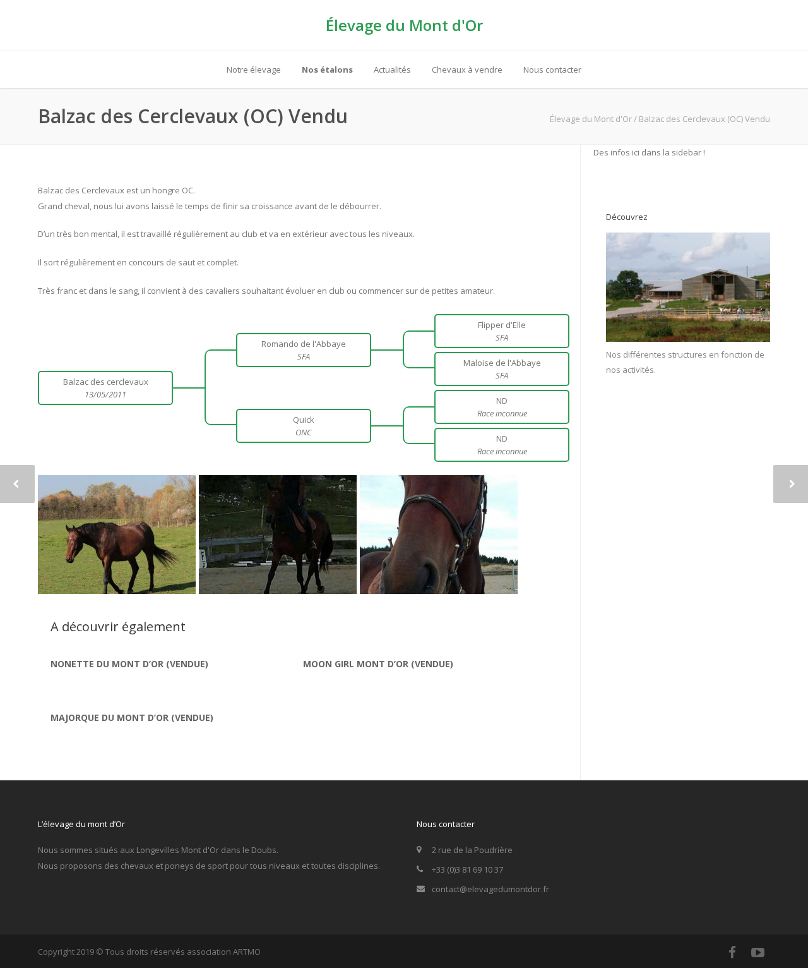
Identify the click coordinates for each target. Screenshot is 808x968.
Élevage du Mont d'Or (404, 25)
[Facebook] (732, 952)
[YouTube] (757, 952)
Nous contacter (552, 69)
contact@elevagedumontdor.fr (490, 889)
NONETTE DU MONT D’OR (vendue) (129, 664)
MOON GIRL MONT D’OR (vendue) (378, 664)
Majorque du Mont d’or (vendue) (131, 717)
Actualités (392, 69)
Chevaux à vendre (467, 69)
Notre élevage (254, 69)
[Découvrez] (688, 338)
